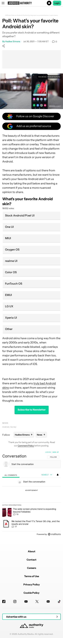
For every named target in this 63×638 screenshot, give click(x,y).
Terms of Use (31, 576)
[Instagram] (14, 601)
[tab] (10, 474)
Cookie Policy (31, 592)
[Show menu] (3, 3)
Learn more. (53, 15)
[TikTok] (59, 601)
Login (57, 3)
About (31, 551)
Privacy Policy (31, 584)
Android (5, 427)
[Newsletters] (48, 601)
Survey (13, 427)
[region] (31, 494)
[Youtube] (26, 601)
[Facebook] (3, 601)
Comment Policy (26, 445)
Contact (31, 559)
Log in (48, 452)
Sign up (55, 452)
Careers (31, 567)
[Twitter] (37, 601)
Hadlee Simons (12, 41)
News (5, 423)
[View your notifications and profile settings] (58, 475)
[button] (31, 3)
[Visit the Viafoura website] (54, 534)
